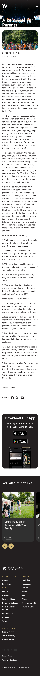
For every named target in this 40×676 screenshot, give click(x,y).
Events (5, 591)
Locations (6, 584)
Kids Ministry (8, 632)
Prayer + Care (28, 607)
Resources (26, 584)
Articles (5, 595)
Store (4, 621)
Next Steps (26, 580)
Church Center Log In (8, 608)
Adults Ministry (9, 639)
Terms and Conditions (10, 660)
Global (24, 599)
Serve (24, 591)
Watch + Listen (8, 599)
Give (4, 587)
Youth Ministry (8, 635)
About (5, 580)
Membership (7, 613)
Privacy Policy (7, 656)
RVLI (24, 595)
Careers (5, 617)
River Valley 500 (29, 603)
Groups (25, 587)
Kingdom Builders (10, 603)
